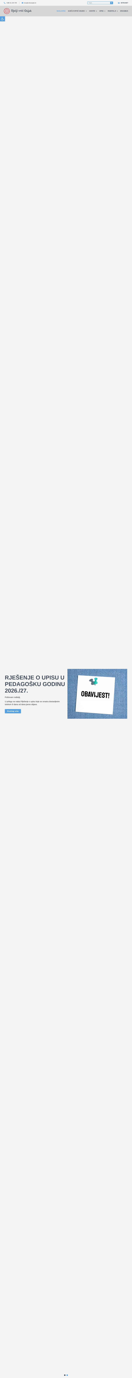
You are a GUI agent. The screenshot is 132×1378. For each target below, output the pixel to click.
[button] (2, 18)
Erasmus (124, 11)
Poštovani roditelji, (12, 697)
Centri (92, 11)
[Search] (111, 3)
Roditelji (112, 11)
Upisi (101, 11)
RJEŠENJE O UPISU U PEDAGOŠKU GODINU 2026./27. (35, 684)
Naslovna (61, 11)
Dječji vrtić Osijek (76, 11)
